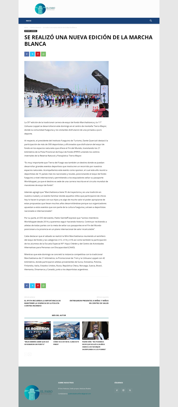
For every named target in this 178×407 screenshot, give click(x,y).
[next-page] (29, 354)
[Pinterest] (37, 54)
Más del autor (59, 315)
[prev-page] (25, 354)
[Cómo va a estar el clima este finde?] (66, 330)
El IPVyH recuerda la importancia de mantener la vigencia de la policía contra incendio (42, 303)
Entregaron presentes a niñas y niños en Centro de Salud (89, 301)
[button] (151, 21)
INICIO (28, 21)
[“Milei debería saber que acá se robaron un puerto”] (37, 330)
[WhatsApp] (43, 54)
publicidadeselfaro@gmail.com (79, 394)
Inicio (26, 27)
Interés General (35, 27)
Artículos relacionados (37, 315)
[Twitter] (32, 54)
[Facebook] (26, 54)
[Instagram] (123, 390)
